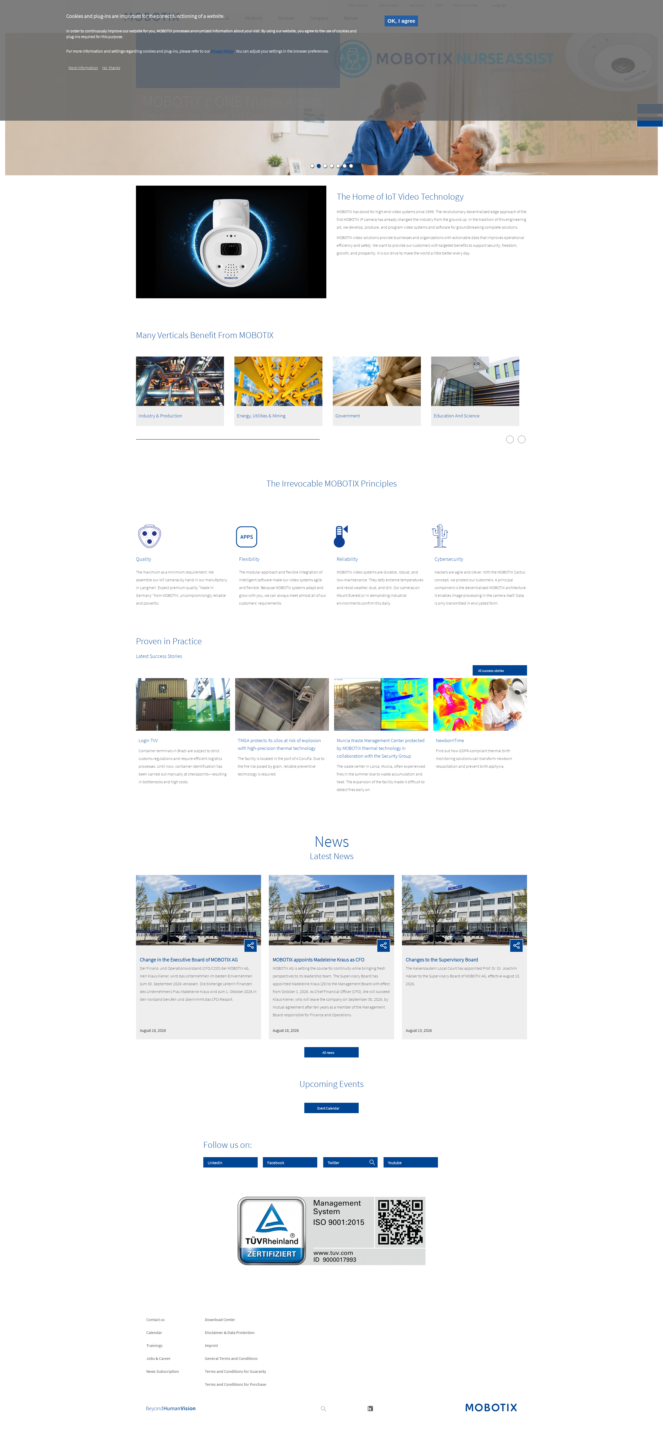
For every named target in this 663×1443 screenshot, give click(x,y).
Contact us (155, 1319)
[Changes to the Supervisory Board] (464, 943)
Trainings (154, 1345)
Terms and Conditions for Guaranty (235, 1371)
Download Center (220, 1319)
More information (83, 67)
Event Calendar (328, 1108)
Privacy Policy (222, 51)
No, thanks (111, 67)
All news (328, 1052)
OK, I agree (401, 21)
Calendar (154, 1332)
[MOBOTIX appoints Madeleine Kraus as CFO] (331, 943)
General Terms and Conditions (231, 1358)
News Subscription (162, 1371)
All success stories (491, 670)
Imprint (211, 1345)
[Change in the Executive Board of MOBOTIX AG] (198, 943)
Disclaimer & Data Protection (230, 1332)
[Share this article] (250, 945)
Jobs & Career (158, 1358)
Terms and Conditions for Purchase (235, 1384)
